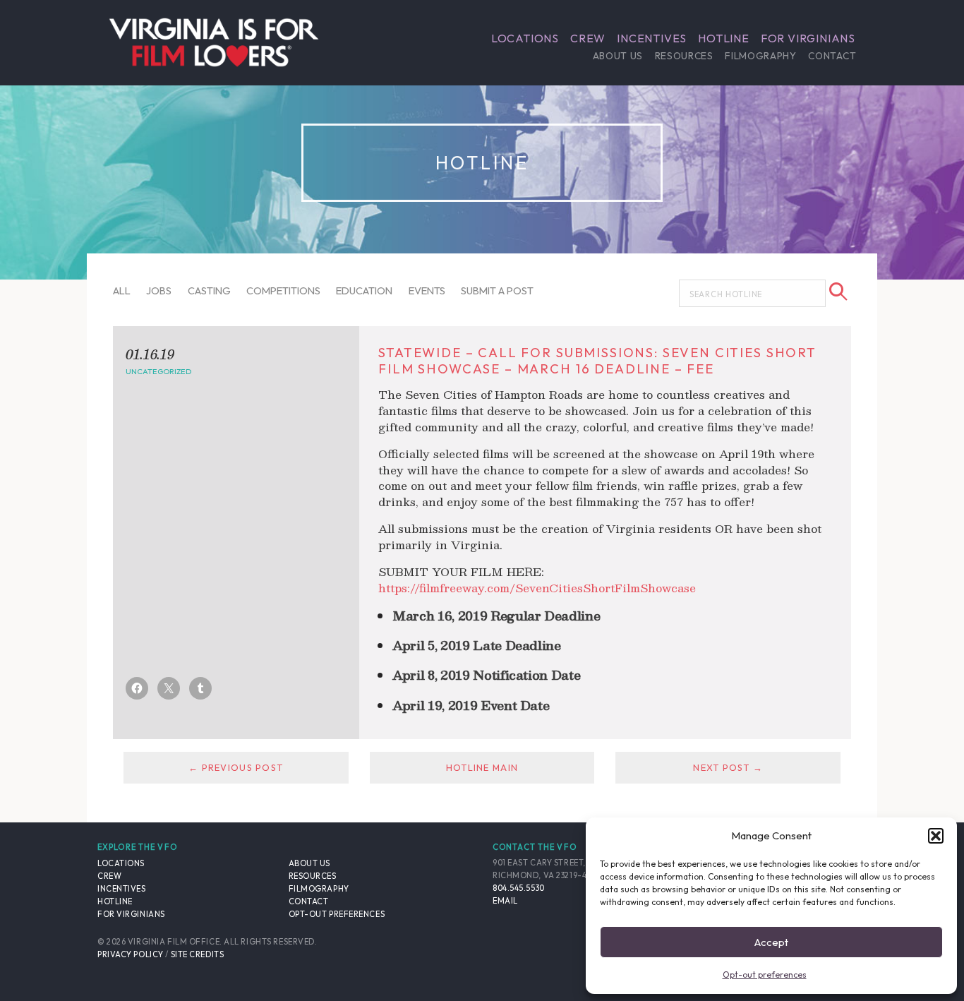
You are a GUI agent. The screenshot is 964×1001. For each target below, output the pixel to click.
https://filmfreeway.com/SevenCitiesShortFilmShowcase (537, 587)
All (122, 290)
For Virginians (808, 38)
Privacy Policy (130, 954)
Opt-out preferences (765, 974)
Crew (587, 38)
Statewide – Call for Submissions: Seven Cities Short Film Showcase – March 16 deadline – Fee (597, 360)
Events (427, 290)
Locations (525, 38)
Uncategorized (158, 371)
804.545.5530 (519, 888)
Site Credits (197, 954)
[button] (936, 836)
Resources (684, 55)
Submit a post (497, 290)
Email (505, 901)
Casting (209, 290)
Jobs (158, 290)
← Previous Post (235, 767)
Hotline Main (482, 767)
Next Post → (728, 767)
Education (364, 290)
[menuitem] (525, 38)
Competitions (283, 290)
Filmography (760, 55)
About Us (618, 55)
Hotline (723, 38)
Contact (832, 55)
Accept (771, 942)
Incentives (652, 38)
